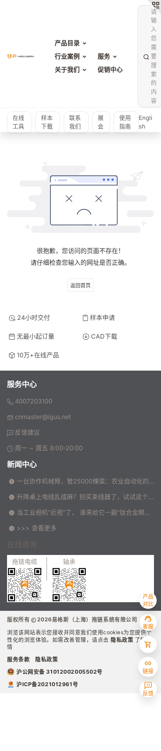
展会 (101, 122)
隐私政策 (123, 640)
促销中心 (110, 69)
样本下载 (47, 122)
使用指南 (125, 122)
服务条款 (18, 659)
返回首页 (80, 285)
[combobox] (150, 56)
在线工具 (18, 122)
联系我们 (75, 122)
